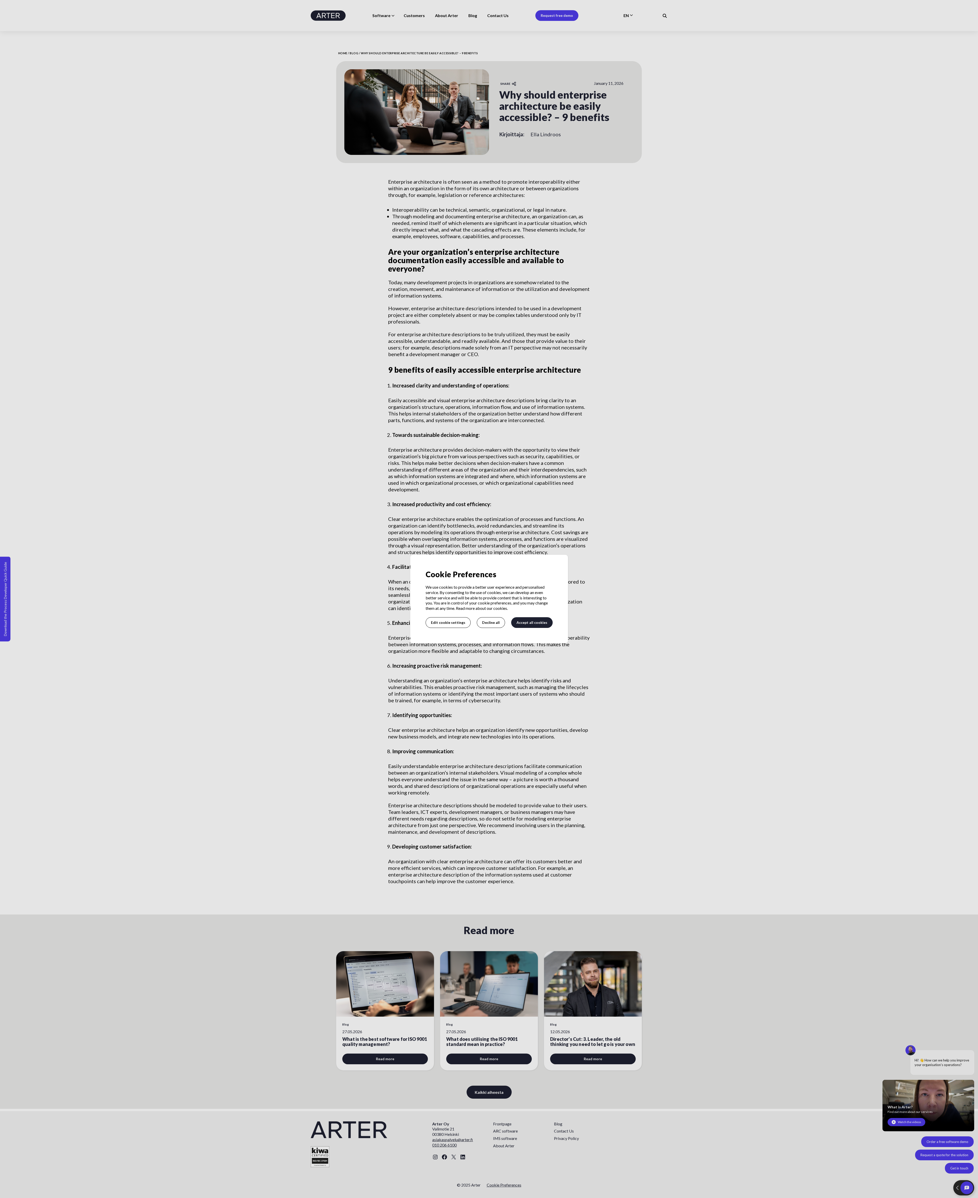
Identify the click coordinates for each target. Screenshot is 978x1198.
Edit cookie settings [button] (448, 622)
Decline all (491, 622)
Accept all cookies (532, 622)
